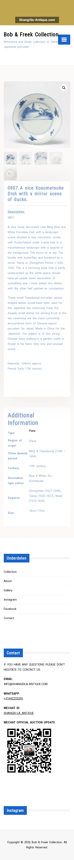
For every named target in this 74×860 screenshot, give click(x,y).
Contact (9, 618)
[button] (63, 87)
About (8, 581)
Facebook (10, 609)
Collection (10, 572)
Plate (32, 431)
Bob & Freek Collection (31, 34)
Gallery (8, 590)
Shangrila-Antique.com (37, 20)
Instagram (10, 599)
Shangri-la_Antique (19, 713)
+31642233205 (13, 698)
